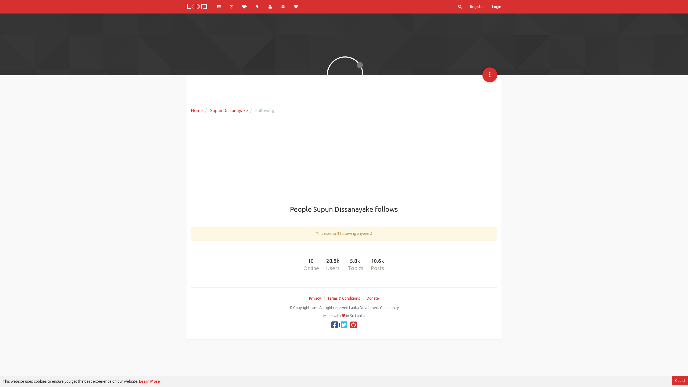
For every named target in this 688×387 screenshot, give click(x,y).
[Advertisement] (344, 160)
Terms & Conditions (343, 298)
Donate (373, 298)
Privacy (315, 298)
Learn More (149, 381)
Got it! (680, 380)
